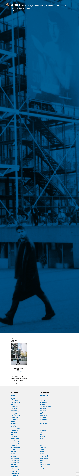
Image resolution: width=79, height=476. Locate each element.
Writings (21, 8)
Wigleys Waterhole (45, 464)
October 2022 (14, 417)
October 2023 (14, 406)
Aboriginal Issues (44, 395)
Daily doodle (43, 410)
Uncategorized (44, 458)
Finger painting (44, 419)
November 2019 (15, 443)
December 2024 (15, 402)
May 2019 (13, 453)
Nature (41, 434)
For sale (42, 421)
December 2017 (15, 468)
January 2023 (14, 414)
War (41, 462)
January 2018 (14, 466)
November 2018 (15, 462)
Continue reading (19, 383)
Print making (43, 443)
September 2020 (15, 428)
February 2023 (15, 412)
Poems (41, 442)
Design (41, 412)
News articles (43, 438)
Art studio (42, 404)
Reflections (43, 447)
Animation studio (44, 399)
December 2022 (15, 415)
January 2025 (14, 400)
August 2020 (14, 430)
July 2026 (13, 395)
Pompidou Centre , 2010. (19, 369)
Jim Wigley (43, 430)
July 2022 (13, 421)
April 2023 (14, 408)
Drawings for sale (44, 415)
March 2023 (14, 410)
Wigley (15, 4)
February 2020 (15, 438)
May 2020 (13, 434)
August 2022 (14, 419)
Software (42, 453)
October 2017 (14, 471)
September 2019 (15, 447)
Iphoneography (44, 428)
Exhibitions (43, 417)
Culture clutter (44, 408)
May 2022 (13, 423)
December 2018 (15, 460)
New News (42, 436)
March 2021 (14, 427)
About (12, 8)
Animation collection (45, 397)
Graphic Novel (43, 423)
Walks (41, 460)
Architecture (43, 400)
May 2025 (13, 399)
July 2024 (13, 404)
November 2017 (15, 470)
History (42, 425)
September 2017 (15, 473)
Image (41, 427)
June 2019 (13, 451)
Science (42, 449)
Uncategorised (44, 456)
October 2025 (14, 397)
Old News (42, 440)
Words (41, 466)
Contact (28, 8)
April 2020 (14, 436)
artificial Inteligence (45, 406)
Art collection (43, 402)
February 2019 (15, 458)
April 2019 (13, 455)
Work (16, 8)
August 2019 (14, 449)
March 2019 (14, 456)
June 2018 (13, 464)
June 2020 (14, 432)
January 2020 (14, 440)
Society (42, 451)
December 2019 (15, 442)
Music (41, 432)
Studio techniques (45, 455)
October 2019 (14, 445)
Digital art (42, 414)
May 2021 (13, 425)
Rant (41, 445)
